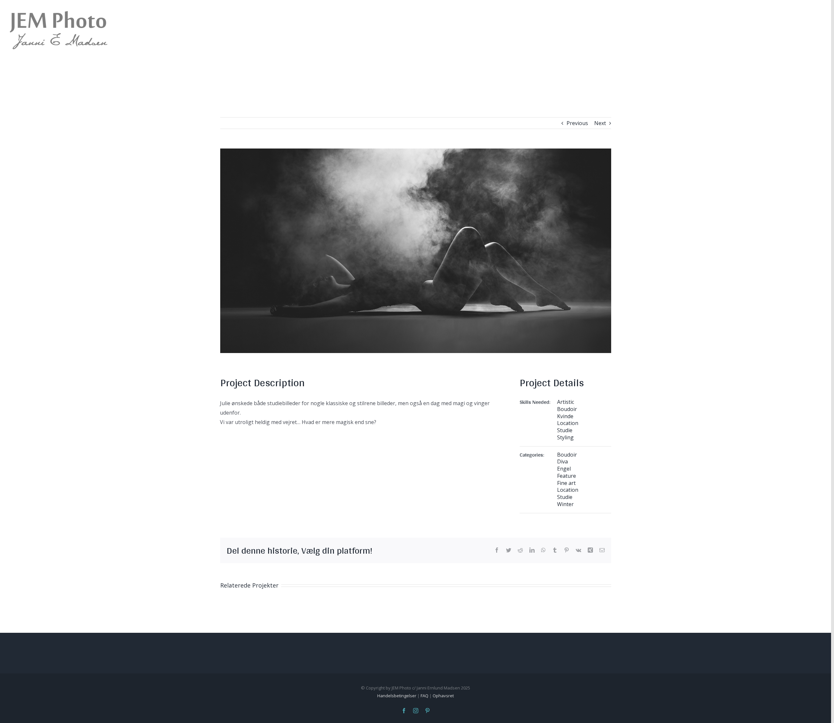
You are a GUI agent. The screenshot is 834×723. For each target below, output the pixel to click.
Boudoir (567, 409)
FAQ (424, 696)
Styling (565, 437)
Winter (565, 504)
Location (567, 423)
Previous (577, 123)
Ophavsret (443, 696)
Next (600, 123)
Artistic (565, 401)
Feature (566, 475)
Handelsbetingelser (396, 696)
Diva (562, 461)
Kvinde (565, 416)
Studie (564, 430)
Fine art (566, 483)
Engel (564, 468)
